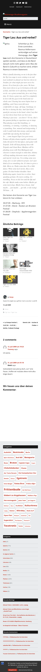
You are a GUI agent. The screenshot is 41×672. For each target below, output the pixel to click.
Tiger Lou (14, 312)
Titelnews (6, 583)
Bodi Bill (19, 457)
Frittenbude (12, 489)
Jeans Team (22, 500)
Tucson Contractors (9, 654)
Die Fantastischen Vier (27, 473)
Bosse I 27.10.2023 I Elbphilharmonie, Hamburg (17, 621)
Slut (30, 515)
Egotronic (22, 478)
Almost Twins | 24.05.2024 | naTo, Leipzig (15, 605)
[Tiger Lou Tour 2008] (10, 279)
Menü (9, 24)
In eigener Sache (8, 554)
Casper (33, 463)
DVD (4, 541)
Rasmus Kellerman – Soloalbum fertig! (9, 254)
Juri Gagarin (31, 500)
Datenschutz (27, 7)
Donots (6, 478)
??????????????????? (8, 641)
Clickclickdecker (11, 468)
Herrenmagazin (10, 500)
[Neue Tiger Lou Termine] (10, 232)
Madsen (12, 511)
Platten (5, 579)
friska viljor (30, 483)
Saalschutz (24, 515)
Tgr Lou (7, 312)
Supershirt (8, 520)
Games (5, 550)
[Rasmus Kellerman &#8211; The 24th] (10, 264)
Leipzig (5, 511)
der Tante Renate (10, 473)
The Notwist (18, 520)
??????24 (5, 637)
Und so (5, 587)
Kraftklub (19, 506)
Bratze (13, 462)
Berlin (28, 452)
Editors (13, 478)
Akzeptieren (12, 670)
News (6, 309)
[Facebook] (17, 3)
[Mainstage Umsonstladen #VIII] (27, 264)
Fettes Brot (19, 483)
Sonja (11, 297)
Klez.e (12, 506)
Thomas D (26, 520)
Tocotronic (10, 525)
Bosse (6, 463)
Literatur (6, 562)
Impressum (19, 7)
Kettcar (6, 506)
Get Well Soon (26, 490)
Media (5, 570)
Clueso (23, 468)
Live (4, 566)
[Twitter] (20, 3)
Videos (5, 591)
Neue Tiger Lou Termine (8, 238)
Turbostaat (28, 526)
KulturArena (31, 505)
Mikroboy (21, 510)
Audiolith (7, 452)
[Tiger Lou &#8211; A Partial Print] (27, 232)
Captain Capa (24, 463)
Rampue (16, 515)
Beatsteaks (18, 452)
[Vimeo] (26, 3)
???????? (5, 649)
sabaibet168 (6, 645)
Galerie (5, 546)
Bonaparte (29, 457)
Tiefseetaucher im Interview (18, 637)
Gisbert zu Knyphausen (15, 495)
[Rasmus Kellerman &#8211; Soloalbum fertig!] (10, 248)
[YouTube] (23, 3)
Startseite (6, 32)
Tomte (20, 526)
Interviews (6, 558)
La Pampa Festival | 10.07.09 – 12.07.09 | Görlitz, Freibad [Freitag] (11, 325)
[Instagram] (15, 3)
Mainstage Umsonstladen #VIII (26, 270)
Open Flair (8, 515)
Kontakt (12, 7)
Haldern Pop (32, 495)
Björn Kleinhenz (9, 457)
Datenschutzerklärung (25, 670)
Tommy (11, 349)
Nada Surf (30, 511)
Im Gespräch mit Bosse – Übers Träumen (15, 625)
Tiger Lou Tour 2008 (9, 284)
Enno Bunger (8, 484)
